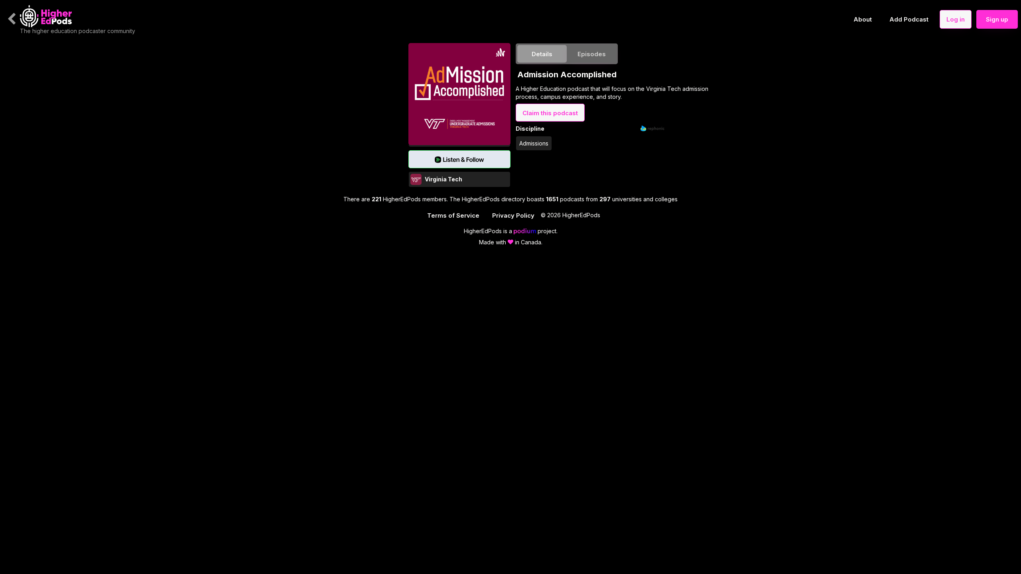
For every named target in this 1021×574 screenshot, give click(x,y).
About (862, 19)
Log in (955, 19)
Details (542, 54)
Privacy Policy (513, 215)
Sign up (997, 19)
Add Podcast (908, 19)
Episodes (592, 54)
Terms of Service (453, 215)
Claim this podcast (550, 113)
